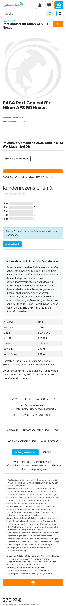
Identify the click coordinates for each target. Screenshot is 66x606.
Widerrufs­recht (49, 440)
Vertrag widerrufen (25, 452)
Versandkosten (42, 461)
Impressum (12, 429)
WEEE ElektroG (22, 461)
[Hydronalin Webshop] (19, 5)
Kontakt (46, 451)
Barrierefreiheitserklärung (21, 440)
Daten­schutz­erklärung (36, 429)
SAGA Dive (9, 20)
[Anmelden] (39, 5)
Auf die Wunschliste (18, 158)
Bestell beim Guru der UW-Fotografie (35, 408)
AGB (56, 429)
